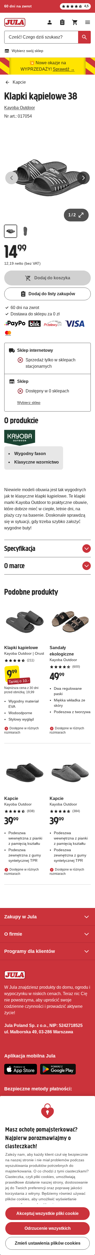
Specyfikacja (19, 548)
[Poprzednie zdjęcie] (11, 178)
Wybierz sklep (28, 402)
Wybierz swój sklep (27, 51)
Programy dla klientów (29, 951)
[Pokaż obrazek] (10, 231)
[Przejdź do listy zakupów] (62, 22)
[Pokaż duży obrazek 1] (47, 177)
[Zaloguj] (49, 22)
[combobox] (47, 37)
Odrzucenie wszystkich (48, 1228)
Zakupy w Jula (20, 916)
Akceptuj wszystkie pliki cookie (47, 1213)
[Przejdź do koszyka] (75, 22)
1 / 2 (72, 215)
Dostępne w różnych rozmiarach (21, 730)
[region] (47, 1175)
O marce (14, 565)
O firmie (13, 934)
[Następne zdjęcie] (83, 178)
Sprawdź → (64, 69)
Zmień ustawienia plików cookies (47, 1243)
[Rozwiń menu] (87, 22)
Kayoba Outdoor (19, 107)
